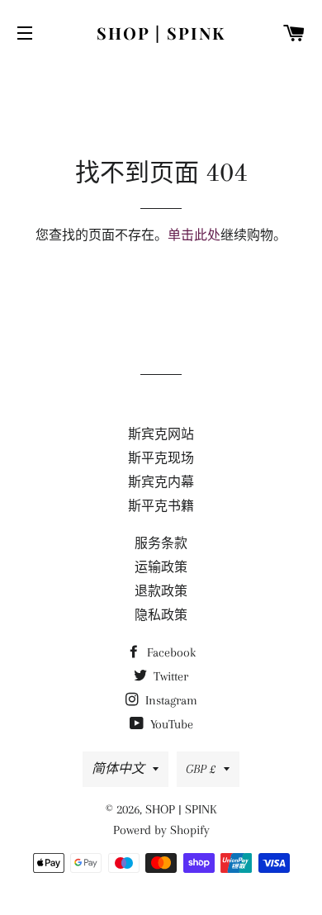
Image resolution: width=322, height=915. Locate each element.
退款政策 (161, 591)
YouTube (170, 724)
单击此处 (194, 235)
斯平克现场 (161, 458)
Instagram (169, 700)
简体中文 (118, 768)
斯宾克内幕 (161, 482)
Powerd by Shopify (161, 830)
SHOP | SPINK (161, 32)
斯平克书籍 (161, 506)
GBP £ (200, 768)
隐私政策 (161, 615)
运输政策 (161, 567)
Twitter (169, 676)
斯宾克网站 (161, 434)
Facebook (170, 652)
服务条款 (161, 543)
